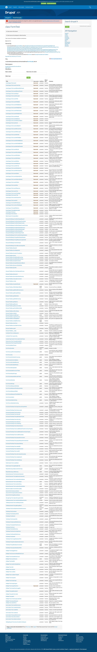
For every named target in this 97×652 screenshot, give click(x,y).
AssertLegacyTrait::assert (11, 83)
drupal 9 (7, 17)
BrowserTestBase (19, 45)
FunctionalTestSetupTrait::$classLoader (14, 410)
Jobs (6, 641)
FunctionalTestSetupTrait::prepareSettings (14, 443)
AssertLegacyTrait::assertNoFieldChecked (14, 146)
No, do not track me (51, 3)
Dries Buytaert (83, 649)
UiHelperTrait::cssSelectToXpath (12, 574)
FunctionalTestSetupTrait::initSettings (13, 423)
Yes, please (43, 3)
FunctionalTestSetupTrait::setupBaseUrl (14, 456)
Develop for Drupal (29, 7)
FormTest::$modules (10, 348)
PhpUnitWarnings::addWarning (12, 471)
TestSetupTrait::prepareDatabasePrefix (13, 547)
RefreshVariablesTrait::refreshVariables (14, 488)
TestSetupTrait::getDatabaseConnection (14, 544)
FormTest (29, 54)
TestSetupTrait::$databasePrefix (12, 513)
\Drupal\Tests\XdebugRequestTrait (33, 50)
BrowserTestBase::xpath (11, 328)
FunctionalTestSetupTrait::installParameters (15, 434)
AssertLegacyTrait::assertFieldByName (13, 104)
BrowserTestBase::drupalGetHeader (13, 284)
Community (25, 635)
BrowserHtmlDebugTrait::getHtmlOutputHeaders (16, 237)
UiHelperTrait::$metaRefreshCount (13, 556)
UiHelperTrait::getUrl (10, 596)
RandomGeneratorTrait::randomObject (14, 481)
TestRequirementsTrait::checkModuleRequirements (16, 500)
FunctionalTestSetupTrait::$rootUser (13, 412)
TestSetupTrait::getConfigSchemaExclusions (15, 541)
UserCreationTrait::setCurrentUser (13, 616)
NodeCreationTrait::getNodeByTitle (13, 465)
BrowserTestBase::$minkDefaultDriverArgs (14, 257)
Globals (66, 39)
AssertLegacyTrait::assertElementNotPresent (15, 88)
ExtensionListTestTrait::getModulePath (14, 341)
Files (66, 40)
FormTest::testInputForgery (11, 373)
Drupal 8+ (15, 7)
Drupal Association (80, 638)
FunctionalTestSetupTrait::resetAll (13, 451)
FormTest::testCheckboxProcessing (13, 357)
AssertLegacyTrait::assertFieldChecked (13, 110)
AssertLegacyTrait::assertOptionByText (14, 176)
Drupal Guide (43, 636)
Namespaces (67, 42)
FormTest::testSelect (10, 397)
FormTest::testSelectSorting (11, 400)
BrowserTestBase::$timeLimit (12, 274)
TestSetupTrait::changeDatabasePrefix (13, 538)
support (34, 626)
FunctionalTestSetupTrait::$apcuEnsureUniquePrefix (16, 406)
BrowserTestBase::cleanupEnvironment (14, 278)
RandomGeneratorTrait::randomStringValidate (15, 486)
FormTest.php (17, 17)
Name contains (8, 71)
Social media (8, 638)
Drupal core (60, 636)
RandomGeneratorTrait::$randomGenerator (15, 474)
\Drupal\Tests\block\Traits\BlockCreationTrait (30, 47)
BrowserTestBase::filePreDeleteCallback (14, 287)
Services (66, 44)
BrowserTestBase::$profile (11, 267)
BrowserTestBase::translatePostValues (14, 325)
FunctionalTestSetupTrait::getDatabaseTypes (15, 416)
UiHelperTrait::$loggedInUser (11, 550)
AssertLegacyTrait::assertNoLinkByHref (14, 152)
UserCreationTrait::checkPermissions (13, 605)
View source (7, 67)
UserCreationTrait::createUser (12, 612)
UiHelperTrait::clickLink (10, 569)
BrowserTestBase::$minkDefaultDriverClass (14, 258)
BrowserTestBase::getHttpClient (12, 295)
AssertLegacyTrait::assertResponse (13, 188)
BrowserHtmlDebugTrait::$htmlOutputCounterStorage (17, 225)
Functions (67, 37)
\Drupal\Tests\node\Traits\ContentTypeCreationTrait (18, 49)
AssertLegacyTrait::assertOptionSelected (14, 179)
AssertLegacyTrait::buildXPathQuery (13, 202)
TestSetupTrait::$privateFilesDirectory (13, 521)
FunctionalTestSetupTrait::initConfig (13, 419)
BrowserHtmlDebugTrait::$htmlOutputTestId (15, 232)
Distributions (61, 640)
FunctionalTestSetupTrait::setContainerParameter (16, 454)
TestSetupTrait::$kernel (10, 516)
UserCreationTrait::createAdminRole (13, 607)
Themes (60, 639)
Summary (51, 81)
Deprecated (67, 43)
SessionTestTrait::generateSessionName (14, 492)
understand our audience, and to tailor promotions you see (61, 1)
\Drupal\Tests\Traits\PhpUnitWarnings (48, 50)
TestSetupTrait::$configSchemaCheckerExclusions (16, 508)
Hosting (24, 639)
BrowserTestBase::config (11, 281)
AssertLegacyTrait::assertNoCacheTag (13, 128)
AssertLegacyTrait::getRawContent (13, 210)
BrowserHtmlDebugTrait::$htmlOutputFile (14, 231)
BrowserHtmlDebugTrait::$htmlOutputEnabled (15, 229)
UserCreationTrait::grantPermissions (13, 615)
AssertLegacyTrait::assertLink (12, 122)
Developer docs (44, 639)
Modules (60, 638)
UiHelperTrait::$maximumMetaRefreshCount (15, 553)
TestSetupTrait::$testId (10, 536)
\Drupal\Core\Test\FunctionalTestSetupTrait (34, 45)
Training (24, 638)
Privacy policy (79, 641)
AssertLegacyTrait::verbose (11, 213)
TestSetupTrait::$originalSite (11, 519)
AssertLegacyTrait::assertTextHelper (13, 193)
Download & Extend (62, 635)
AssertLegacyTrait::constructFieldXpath (14, 205)
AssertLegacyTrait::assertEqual (12, 93)
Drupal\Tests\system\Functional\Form (13, 66)
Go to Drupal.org (6, 7)
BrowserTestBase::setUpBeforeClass (13, 320)
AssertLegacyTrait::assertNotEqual (13, 163)
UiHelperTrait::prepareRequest (12, 601)
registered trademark (74, 649)
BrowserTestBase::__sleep (11, 330)
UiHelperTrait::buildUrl (10, 561)
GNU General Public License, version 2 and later (54, 649)
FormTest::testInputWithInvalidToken (13, 376)
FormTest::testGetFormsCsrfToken (13, 370)
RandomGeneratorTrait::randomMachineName (15, 479)
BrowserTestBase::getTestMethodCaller (14, 308)
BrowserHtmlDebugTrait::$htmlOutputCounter (15, 223)
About (77, 635)
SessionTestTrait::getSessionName (13, 494)
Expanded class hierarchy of (13, 56)
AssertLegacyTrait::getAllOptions (12, 208)
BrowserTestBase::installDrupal (12, 315)
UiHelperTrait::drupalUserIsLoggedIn (13, 588)
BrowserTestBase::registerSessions (13, 316)
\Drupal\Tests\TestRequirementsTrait (50, 49)
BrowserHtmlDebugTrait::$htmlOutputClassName (16, 221)
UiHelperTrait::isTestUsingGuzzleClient (13, 598)
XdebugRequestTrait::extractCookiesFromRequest (16, 621)
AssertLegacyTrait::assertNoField (12, 134)
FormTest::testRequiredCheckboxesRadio (14, 388)
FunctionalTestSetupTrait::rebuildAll (13, 446)
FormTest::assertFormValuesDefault (13, 351)
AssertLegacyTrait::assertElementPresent (14, 91)
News (6, 635)
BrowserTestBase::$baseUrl (11, 248)
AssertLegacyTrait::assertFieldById (13, 101)
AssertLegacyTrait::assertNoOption (13, 155)
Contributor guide (26, 640)
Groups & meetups (27, 641)
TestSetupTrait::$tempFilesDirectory (13, 534)
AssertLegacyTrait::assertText (12, 191)
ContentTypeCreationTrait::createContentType (15, 338)
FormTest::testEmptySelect (11, 367)
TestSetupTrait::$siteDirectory (12, 528)
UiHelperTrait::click (9, 567)
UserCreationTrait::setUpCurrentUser (13, 619)
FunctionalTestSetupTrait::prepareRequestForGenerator (17, 440)
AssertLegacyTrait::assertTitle (12, 195)
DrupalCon (25, 643)
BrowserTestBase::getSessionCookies (13, 305)
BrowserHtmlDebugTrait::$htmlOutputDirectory (15, 227)
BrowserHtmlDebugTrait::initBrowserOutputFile (15, 245)
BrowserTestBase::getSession (12, 304)
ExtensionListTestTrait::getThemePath (13, 342)
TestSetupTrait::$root (10, 527)
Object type (8, 76)
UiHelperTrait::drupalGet (11, 577)
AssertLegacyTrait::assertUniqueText (13, 197)
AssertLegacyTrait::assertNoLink (12, 149)
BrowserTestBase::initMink (11, 313)
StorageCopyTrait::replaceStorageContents (14, 497)
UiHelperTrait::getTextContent (12, 594)
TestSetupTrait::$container (11, 511)
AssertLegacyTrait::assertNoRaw (12, 161)
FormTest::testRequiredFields (12, 391)
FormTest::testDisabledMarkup (12, 364)
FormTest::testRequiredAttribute (12, 385)
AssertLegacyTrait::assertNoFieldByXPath (14, 143)
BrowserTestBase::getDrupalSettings (13, 292)
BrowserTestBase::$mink (11, 255)
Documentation (44, 635)
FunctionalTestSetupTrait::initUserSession (14, 425)
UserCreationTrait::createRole (12, 609)
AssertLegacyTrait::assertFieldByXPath (13, 107)
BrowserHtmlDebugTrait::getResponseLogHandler (16, 239)
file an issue (28, 626)
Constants (67, 38)
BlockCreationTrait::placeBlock (12, 216)
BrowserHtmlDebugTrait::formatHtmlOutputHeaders (16, 235)
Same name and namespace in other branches (16, 35)
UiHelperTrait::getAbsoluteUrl (12, 591)
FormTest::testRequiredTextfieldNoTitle (14, 394)
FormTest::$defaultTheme (11, 345)
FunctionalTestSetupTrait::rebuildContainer (14, 448)
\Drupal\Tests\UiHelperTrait (49, 45)
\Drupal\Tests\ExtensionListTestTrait (52, 52)
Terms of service (79, 640)
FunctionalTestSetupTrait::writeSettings (14, 459)
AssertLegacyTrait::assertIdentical (13, 118)
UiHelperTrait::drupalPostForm (12, 585)
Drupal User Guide (44, 638)
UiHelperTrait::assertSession (11, 558)
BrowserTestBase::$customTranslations (14, 253)
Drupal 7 (10, 7)
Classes (66, 35)
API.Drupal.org (44, 640)
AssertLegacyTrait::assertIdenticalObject (14, 120)
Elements (67, 45)
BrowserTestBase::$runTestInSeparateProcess (15, 271)
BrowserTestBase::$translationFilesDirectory (15, 276)
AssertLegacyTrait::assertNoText (12, 165)
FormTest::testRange (10, 383)
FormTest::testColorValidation (12, 360)
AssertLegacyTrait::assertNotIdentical (13, 168)
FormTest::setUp (9, 354)
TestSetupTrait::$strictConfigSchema (13, 531)
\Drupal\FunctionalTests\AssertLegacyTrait (49, 47)
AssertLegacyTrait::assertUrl (11, 200)
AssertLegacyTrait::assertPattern (12, 182)
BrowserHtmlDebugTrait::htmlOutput (13, 242)
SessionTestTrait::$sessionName (12, 490)
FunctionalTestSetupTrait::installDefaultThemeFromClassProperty (19, 428)
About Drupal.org (79, 639)
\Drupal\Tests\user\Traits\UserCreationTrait (16, 50)
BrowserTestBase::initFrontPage (12, 311)
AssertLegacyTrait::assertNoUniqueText (14, 170)
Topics (66, 34)
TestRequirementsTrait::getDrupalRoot (14, 505)
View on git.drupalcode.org (56, 58)
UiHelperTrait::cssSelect (10, 571)
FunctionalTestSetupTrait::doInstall (13, 414)
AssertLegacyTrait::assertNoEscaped (13, 131)
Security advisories (9, 640)
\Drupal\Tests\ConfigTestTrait (35, 49)
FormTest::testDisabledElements (12, 362)
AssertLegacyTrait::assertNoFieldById (13, 137)
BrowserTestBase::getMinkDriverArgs (13, 298)
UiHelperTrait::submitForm (11, 602)
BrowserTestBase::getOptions (12, 301)
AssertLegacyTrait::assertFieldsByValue (14, 113)
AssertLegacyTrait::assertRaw (12, 185)
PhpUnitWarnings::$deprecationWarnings (14, 468)
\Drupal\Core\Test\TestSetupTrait (14, 47)
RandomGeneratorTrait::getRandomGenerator (15, 476)
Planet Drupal (8, 636)
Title (19, 81)
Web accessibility (79, 636)
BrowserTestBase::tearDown (11, 323)
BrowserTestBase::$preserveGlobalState (14, 265)
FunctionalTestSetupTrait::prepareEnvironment (15, 437)
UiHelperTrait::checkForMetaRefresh (13, 564)
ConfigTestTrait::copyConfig (11, 336)
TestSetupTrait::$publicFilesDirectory (13, 524)
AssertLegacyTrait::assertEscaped (13, 95)
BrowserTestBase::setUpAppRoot (12, 318)
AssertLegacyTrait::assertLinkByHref (13, 125)
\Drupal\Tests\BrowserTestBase (41, 54)
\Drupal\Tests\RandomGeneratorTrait (15, 48)
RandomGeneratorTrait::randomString (13, 483)
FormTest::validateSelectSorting (12, 403)
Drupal (66, 649)
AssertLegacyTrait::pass (10, 212)
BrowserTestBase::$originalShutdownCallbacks (15, 262)
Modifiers (42, 81)
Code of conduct (26, 644)
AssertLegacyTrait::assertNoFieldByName (14, 140)
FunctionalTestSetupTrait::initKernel (13, 421)
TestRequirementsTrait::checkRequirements (14, 502)
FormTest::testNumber (10, 380)
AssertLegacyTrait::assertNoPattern (13, 158)
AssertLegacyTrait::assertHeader (12, 116)
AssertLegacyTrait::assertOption (12, 173)
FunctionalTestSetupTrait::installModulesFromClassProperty (18, 431)
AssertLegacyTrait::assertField (12, 98)
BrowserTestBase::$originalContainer (13, 260)
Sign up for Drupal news (10, 639)
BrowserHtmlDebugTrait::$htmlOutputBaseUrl (15, 219)
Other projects (21, 7)
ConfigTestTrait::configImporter (12, 333)
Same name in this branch (12, 31)
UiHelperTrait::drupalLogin (11, 580)
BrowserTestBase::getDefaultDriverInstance (14, 289)
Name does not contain (31, 71)
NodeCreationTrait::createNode (12, 462)
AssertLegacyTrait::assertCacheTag (13, 85)
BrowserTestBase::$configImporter (13, 250)
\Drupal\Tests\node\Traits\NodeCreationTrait (32, 48)
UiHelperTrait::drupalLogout (11, 583)
